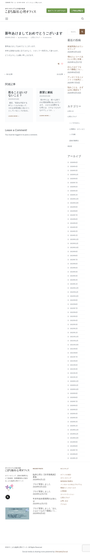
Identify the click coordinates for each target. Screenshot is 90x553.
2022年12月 (74, 288)
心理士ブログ (35, 37)
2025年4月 (74, 191)
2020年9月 (74, 393)
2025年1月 (74, 195)
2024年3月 (74, 227)
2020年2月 (74, 422)
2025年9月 (74, 178)
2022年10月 (74, 296)
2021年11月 (74, 341)
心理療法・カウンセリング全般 (77, 131)
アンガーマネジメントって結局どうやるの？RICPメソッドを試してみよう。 (76, 78)
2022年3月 (74, 324)
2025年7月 (74, 183)
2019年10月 (74, 438)
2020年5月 (74, 409)
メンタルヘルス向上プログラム (71, 484)
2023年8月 (74, 255)
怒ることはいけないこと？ (17, 94)
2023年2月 (74, 280)
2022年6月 (74, 312)
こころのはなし (74, 123)
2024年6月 (74, 219)
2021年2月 (74, 373)
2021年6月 (74, 361)
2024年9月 (74, 207)
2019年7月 (74, 450)
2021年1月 (74, 377)
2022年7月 (74, 308)
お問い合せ (64, 501)
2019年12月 (74, 430)
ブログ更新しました (42, 484)
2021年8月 (74, 353)
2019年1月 (74, 458)
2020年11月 (74, 385)
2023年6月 (74, 264)
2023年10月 (74, 247)
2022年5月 (74, 316)
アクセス (63, 504)
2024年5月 (74, 223)
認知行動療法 (74, 140)
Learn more (13, 116)
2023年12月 (74, 239)
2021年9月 (74, 349)
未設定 (70, 146)
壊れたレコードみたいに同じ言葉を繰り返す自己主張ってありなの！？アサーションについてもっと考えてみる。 (75, 58)
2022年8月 (74, 304)
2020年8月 (74, 397)
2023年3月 (74, 276)
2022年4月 (74, 320)
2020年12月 (74, 381)
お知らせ (71, 111)
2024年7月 (74, 215)
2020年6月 (74, 405)
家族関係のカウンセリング (75, 47)
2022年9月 (74, 300)
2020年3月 (74, 418)
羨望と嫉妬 (46, 92)
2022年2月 (74, 328)
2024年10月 (74, 203)
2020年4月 (74, 413)
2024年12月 (74, 199)
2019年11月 (74, 434)
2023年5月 (74, 268)
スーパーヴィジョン (67, 494)
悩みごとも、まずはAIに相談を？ (75, 88)
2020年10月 (74, 389)
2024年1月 (74, 235)
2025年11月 (74, 174)
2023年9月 (74, 251)
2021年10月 (74, 345)
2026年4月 (74, 166)
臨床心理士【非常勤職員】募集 (45, 475)
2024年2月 (74, 231)
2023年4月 (74, 272)
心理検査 (63, 491)
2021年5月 (74, 365)
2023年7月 (74, 260)
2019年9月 (74, 442)
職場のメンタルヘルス (68, 488)
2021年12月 (74, 336)
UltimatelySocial (61, 552)
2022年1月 (74, 332)
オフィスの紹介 (65, 474)
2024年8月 (74, 211)
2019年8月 (74, 446)
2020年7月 (74, 401)
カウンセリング (65, 478)
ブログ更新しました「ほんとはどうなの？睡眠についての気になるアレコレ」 (45, 509)
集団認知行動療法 (66, 481)
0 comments (47, 37)
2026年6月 (74, 162)
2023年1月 (74, 284)
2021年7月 (74, 357)
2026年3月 (74, 170)
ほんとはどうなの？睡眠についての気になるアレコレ (75, 68)
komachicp (24, 37)
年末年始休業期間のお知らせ (45, 500)
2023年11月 (74, 243)
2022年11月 (74, 292)
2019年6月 (74, 454)
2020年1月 (74, 426)
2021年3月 (74, 369)
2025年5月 (74, 187)
